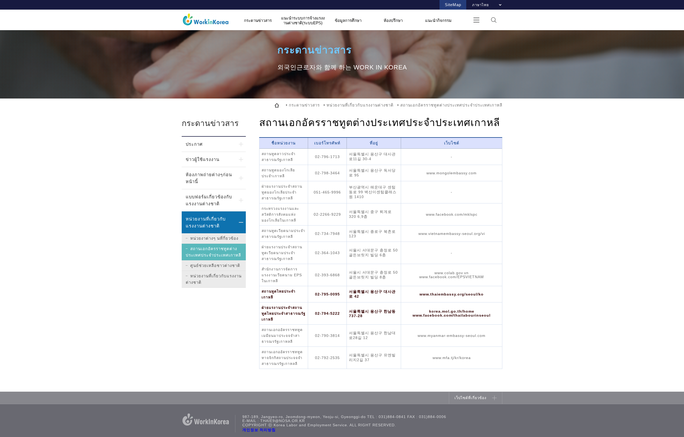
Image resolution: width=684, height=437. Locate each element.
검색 (493, 20)
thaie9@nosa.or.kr (282, 421)
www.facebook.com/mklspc (451, 214)
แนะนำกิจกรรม (438, 20)
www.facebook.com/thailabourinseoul (452, 315)
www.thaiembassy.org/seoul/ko (451, 294)
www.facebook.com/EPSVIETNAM (451, 277)
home (276, 105)
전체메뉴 (476, 20)
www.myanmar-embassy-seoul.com (451, 336)
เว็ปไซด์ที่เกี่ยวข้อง (470, 398)
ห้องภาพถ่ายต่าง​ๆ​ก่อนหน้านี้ (209, 178)
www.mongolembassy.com (451, 173)
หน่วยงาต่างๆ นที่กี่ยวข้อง (214, 238)
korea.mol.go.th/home (451, 311)
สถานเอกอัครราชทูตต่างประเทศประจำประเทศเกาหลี (213, 251)
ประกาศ (194, 144)
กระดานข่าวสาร (258, 20)
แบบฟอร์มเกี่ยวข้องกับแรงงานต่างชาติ (209, 200)
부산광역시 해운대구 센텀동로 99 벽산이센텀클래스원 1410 (373, 192)
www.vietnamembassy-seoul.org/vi (451, 234)
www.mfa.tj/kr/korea (452, 358)
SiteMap (453, 4)
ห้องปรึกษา (393, 20)
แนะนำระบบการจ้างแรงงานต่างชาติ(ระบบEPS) (303, 20)
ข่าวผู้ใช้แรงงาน (202, 159)
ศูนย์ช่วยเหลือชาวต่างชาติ (215, 265)
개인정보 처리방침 (259, 430)
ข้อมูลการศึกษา (348, 20)
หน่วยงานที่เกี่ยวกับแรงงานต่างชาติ (206, 222)
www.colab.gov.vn (451, 273)
